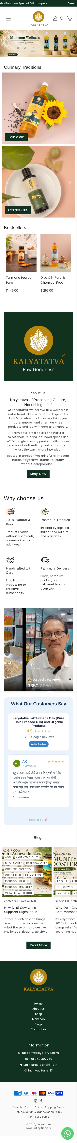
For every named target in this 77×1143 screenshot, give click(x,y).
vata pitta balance (19, 893)
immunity (63, 893)
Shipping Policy (54, 1107)
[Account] (55, 18)
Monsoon (38, 1019)
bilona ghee (13, 863)
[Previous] (8, 182)
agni (8, 857)
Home (38, 1004)
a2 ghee (62, 881)
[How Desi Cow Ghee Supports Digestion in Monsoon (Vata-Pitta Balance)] (27, 872)
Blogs (38, 1024)
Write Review (38, 744)
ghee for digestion (19, 869)
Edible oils (16, 137)
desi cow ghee (36, 863)
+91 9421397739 (40, 1059)
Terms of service (38, 1116)
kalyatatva (33, 875)
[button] (62, 18)
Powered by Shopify (38, 1128)
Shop (38, 1014)
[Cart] (70, 18)
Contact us (38, 1029)
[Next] (69, 182)
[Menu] (8, 19)
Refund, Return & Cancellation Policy (38, 1112)
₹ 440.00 (47, 290)
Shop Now (38, 474)
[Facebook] (41, 1100)
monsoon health (17, 881)
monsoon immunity (18, 887)
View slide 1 (33, 49)
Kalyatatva (44, 1124)
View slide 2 (38, 49)
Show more (21, 797)
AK (24, 761)
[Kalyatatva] (38, 18)
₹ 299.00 (12, 290)
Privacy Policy (33, 1107)
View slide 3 (44, 49)
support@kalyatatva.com (40, 1053)
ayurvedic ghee (27, 857)
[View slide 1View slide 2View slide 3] (38, 43)
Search (17, 1107)
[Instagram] (36, 1100)
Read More (38, 945)
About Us (38, 1009)
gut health (13, 875)
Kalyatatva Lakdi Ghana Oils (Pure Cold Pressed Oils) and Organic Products (38, 722)
